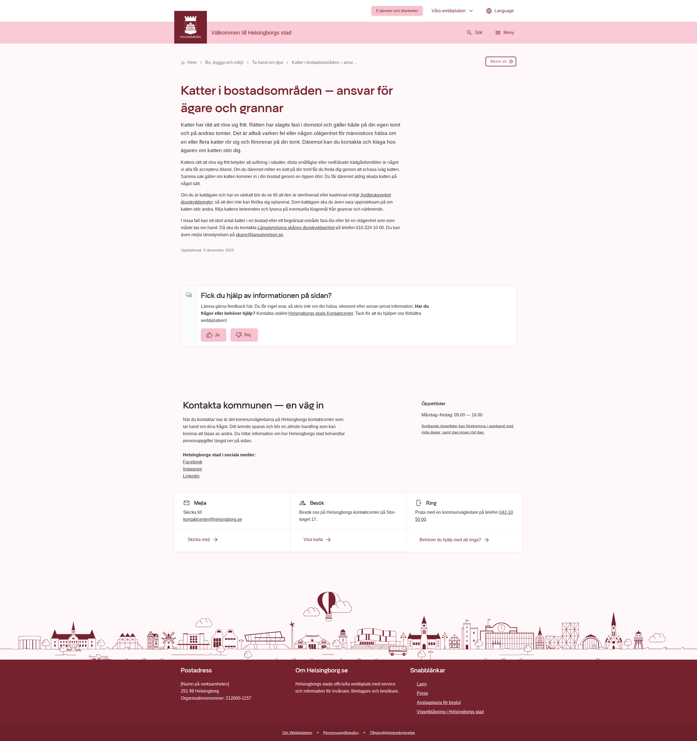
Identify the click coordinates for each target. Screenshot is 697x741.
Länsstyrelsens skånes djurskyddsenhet (296, 227)
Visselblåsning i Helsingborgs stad (450, 711)
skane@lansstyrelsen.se (259, 234)
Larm (422, 684)
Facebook (192, 462)
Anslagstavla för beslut (439, 702)
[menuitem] (397, 11)
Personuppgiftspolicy (341, 732)
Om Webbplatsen (297, 732)
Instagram (192, 469)
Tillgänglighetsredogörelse (392, 732)
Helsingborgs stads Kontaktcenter (320, 313)
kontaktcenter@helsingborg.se (212, 519)
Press (422, 693)
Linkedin (191, 476)
